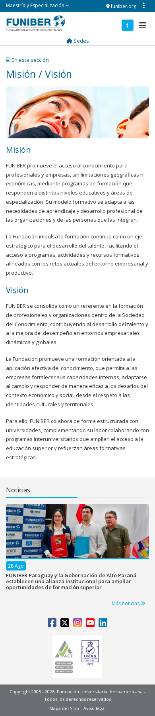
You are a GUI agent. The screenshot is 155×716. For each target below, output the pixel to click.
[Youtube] (90, 624)
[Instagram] (77, 624)
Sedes (80, 40)
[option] (77, 551)
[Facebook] (52, 624)
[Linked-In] (103, 624)
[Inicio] (36, 22)
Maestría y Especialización (36, 5)
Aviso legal (94, 708)
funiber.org (123, 6)
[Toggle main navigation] (141, 23)
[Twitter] (64, 624)
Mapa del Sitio (64, 708)
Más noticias (126, 603)
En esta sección (29, 59)
